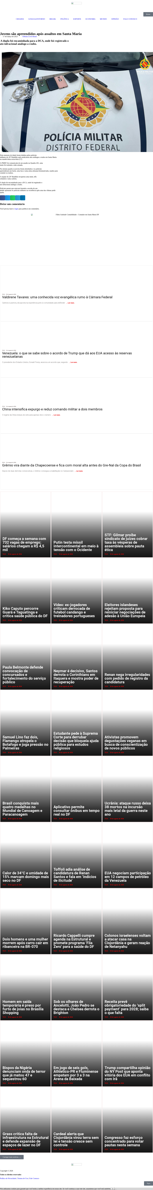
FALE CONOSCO (130, 19)
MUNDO (103, 19)
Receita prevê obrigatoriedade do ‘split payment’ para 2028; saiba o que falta (104, 954)
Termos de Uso (22, 1178)
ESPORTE (77, 19)
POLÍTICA (64, 19)
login (16, 209)
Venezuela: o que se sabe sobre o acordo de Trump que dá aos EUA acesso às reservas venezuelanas (56, 322)
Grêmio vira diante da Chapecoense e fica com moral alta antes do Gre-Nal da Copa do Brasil (54, 435)
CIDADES (20, 19)
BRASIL (53, 19)
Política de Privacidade (8, 1178)
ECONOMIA (90, 19)
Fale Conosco (34, 1178)
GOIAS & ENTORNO (36, 19)
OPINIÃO (115, 19)
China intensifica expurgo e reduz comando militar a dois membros (38, 379)
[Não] (115, 1189)
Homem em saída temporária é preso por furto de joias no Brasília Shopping (2, 954)
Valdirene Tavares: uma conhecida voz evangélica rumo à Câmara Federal (43, 266)
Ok (113, 1189)
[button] (2, 197)
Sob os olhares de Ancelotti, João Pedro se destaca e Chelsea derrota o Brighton (53, 954)
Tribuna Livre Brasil (29, 36)
